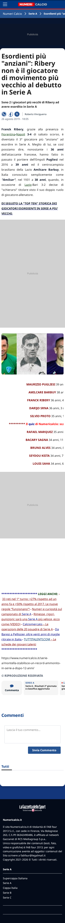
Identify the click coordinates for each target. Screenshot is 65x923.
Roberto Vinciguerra (35, 114)
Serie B (7, 892)
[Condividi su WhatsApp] (3, 114)
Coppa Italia (10, 888)
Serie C (7, 897)
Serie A (33, 13)
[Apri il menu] (5, 4)
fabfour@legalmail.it (33, 855)
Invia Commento (44, 750)
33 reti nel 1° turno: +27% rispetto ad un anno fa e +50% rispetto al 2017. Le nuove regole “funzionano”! (29, 604)
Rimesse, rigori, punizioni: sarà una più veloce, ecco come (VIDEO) (30, 619)
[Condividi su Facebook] (10, 114)
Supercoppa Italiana (15, 878)
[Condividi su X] (17, 114)
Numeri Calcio (12, 14)
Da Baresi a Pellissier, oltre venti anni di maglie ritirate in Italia (30, 634)
